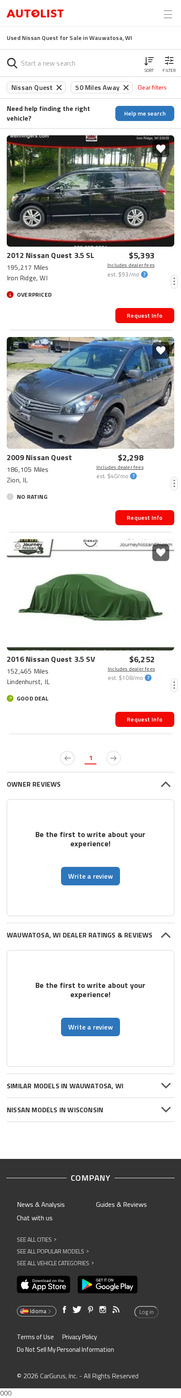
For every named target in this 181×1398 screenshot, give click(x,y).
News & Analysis (41, 1204)
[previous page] (67, 758)
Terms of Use (35, 1337)
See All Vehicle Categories (55, 1262)
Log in (146, 1312)
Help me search (145, 113)
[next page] (113, 758)
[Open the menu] (168, 14)
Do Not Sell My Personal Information (65, 1349)
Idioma (38, 1311)
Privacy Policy (79, 1337)
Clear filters (152, 87)
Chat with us (35, 1218)
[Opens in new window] (43, 1284)
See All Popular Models (53, 1251)
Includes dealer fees (130, 265)
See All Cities (36, 1239)
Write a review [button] (90, 876)
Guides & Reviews (121, 1204)
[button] (149, 63)
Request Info (144, 315)
